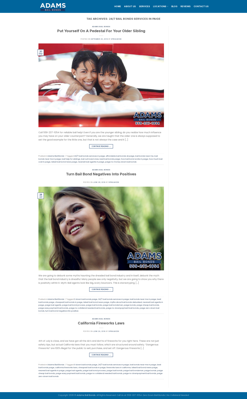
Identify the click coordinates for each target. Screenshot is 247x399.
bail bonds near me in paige (143, 299)
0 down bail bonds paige (85, 299)
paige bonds (130, 305)
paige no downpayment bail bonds (122, 308)
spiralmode (116, 39)
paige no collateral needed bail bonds (87, 308)
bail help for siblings (71, 159)
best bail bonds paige (110, 159)
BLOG (174, 6)
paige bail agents (53, 305)
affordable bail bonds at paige (120, 156)
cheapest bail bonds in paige (68, 302)
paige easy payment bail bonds (53, 308)
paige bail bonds (94, 305)
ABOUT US (130, 6)
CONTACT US (201, 6)
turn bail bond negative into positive (61, 311)
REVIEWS (186, 6)
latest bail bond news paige (64, 162)
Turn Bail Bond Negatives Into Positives (101, 174)
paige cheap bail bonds (148, 305)
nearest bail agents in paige (91, 162)
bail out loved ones (90, 159)
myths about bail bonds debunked (126, 302)
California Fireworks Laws (101, 323)
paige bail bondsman (113, 305)
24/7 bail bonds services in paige (89, 156)
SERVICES (144, 6)
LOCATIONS (159, 6)
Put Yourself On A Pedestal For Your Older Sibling (101, 31)
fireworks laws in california (118, 367)
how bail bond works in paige (134, 159)
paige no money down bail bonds (121, 162)
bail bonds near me (144, 156)
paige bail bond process (73, 305)
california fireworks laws (66, 367)
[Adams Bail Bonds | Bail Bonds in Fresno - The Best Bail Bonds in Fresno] (59, 6)
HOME (117, 6)
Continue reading (101, 146)
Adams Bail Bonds (101, 27)
